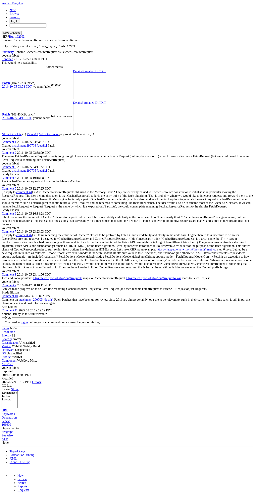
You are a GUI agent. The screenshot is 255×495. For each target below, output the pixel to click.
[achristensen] (9, 393)
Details (77, 71)
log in (24, 322)
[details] (42, 145)
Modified (7, 378)
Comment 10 (10, 296)
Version (6, 346)
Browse (14, 13)
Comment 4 (9, 177)
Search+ (15, 17)
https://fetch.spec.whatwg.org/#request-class (153, 278)
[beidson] (9, 396)
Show (15, 389)
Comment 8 (9, 274)
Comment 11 (10, 310)
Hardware (8, 349)
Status (5, 328)
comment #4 (24, 192)
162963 (20, 36)
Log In (14, 21)
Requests (23, 490)
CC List (7, 385)
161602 (6, 424)
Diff (103, 71)
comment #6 (24, 235)
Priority (6, 335)
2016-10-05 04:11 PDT (16, 118)
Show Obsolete (12, 134)
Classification (10, 342)
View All (32, 134)
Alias (5, 439)
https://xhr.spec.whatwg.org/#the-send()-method (187, 249)
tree (4, 431)
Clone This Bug (20, 462)
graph (9, 431)
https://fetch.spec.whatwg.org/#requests (57, 278)
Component (9, 360)
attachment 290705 (24, 170)
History (36, 382)
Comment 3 (9, 167)
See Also (7, 435)
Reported (7, 59)
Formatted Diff (91, 71)
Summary (8, 52)
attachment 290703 (24, 145)
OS (4, 353)
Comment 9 (9, 285)
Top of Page (17, 451)
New (13, 10)
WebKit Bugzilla (12, 3)
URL (5, 410)
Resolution (8, 332)
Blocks (6, 421)
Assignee (7, 364)
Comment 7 (9, 231)
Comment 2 (9, 152)
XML (13, 458)
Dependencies (10, 428)
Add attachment (49, 134)
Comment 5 (9, 188)
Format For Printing (22, 455)
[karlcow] (9, 399)
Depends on (9, 417)
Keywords (8, 414)
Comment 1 (9, 142)
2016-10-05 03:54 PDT (17, 86)
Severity (7, 339)
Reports (22, 486)
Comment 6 (9, 213)
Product (6, 357)
